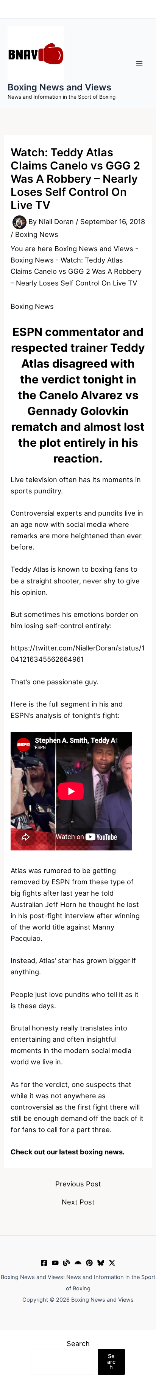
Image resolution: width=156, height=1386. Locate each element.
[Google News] (78, 1262)
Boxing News (36, 234)
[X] (112, 1262)
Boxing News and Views (59, 87)
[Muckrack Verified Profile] (66, 1262)
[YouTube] (55, 1262)
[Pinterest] (89, 1262)
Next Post (78, 1201)
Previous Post (78, 1183)
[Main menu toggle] (139, 63)
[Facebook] (44, 1262)
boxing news (101, 1152)
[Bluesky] (100, 1262)
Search (78, 1343)
